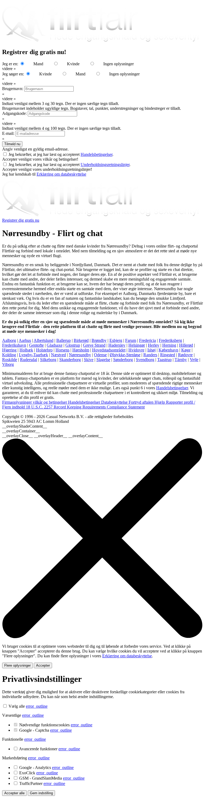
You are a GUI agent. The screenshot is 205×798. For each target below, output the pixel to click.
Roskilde (9, 359)
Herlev (153, 345)
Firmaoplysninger (17, 402)
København (168, 350)
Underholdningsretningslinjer (105, 164)
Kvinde (73, 64)
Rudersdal (28, 359)
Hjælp (160, 402)
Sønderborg (123, 359)
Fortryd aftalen (142, 402)
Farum (130, 340)
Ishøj (151, 350)
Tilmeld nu (12, 144)
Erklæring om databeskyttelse (61, 174)
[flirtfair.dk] (102, 215)
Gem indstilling (41, 793)
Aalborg (9, 340)
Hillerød (186, 345)
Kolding (9, 355)
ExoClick (38, 773)
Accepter (43, 665)
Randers (150, 355)
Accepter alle (14, 793)
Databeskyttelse (115, 402)
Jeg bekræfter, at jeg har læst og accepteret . (61, 154)
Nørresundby (80, 355)
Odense (100, 355)
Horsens (62, 350)
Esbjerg (115, 340)
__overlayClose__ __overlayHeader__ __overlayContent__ (52, 436)
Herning (169, 345)
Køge (186, 350)
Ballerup (63, 340)
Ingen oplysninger (118, 64)
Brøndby (99, 340)
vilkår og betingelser (50, 402)
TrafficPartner (42, 783)
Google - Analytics (46, 767)
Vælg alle (17, 706)
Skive (88, 359)
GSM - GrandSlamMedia (52, 778)
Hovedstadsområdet (108, 350)
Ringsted (167, 355)
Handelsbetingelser (96, 154)
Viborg (8, 364)
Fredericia (147, 340)
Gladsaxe (54, 345)
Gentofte (36, 345)
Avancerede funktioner (49, 749)
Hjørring (9, 350)
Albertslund (43, 340)
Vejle (194, 359)
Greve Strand (94, 345)
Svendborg (145, 359)
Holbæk (26, 350)
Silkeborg (48, 359)
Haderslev (116, 345)
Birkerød (81, 340)
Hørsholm (80, 350)
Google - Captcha (45, 730)
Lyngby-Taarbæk (33, 355)
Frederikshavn (14, 345)
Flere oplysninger (17, 665)
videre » (9, 68)
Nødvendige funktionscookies (55, 725)
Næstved (58, 355)
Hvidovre (136, 350)
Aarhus (25, 340)
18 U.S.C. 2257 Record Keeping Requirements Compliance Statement (85, 407)
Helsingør (136, 345)
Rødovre (185, 355)
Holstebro (44, 350)
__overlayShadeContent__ (24, 426)
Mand (38, 64)
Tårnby (181, 359)
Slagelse (103, 359)
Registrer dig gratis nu (20, 220)
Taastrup (164, 359)
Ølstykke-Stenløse (125, 355)
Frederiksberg (170, 340)
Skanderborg (70, 359)
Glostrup (72, 345)
